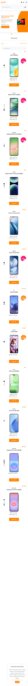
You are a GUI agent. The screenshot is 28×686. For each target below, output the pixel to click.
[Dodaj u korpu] (25, 210)
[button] (23, 2)
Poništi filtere (23, 43)
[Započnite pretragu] (26, 7)
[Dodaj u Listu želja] (25, 52)
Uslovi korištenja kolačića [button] (17, 680)
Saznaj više (14, 84)
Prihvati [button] (17, 682)
